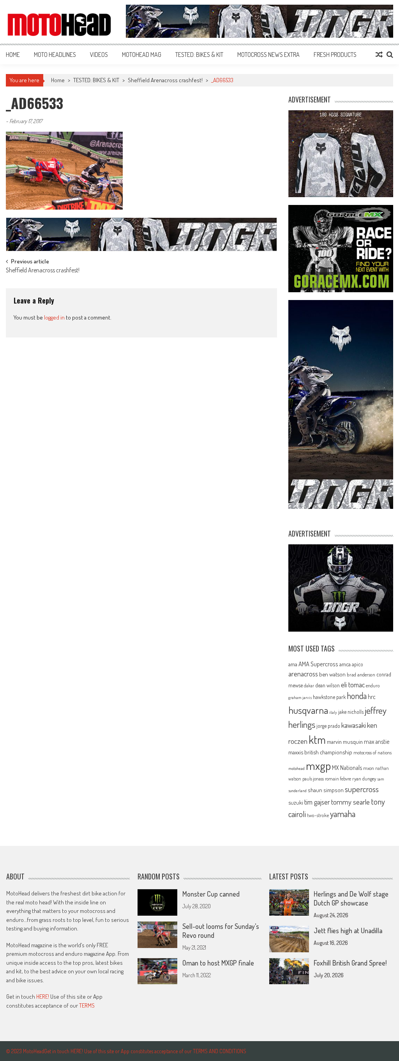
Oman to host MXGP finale (218, 963)
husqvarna (308, 710)
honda (357, 695)
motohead (296, 768)
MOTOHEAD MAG (141, 54)
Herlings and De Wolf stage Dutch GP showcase (351, 898)
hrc (372, 697)
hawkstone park (329, 697)
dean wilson (327, 685)
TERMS (87, 1005)
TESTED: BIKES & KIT (199, 54)
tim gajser (317, 802)
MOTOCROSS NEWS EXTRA (268, 54)
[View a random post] (379, 54)
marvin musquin (345, 741)
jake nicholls (351, 711)
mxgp (318, 765)
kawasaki (353, 724)
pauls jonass (313, 778)
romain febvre (338, 778)
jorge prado (328, 725)
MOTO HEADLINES (55, 54)
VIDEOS (99, 54)
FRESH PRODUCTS (335, 54)
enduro (373, 685)
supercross (362, 789)
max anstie (376, 741)
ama (292, 663)
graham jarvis (300, 697)
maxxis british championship (320, 752)
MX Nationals (347, 767)
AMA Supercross (318, 664)
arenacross (303, 673)
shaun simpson (326, 790)
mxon (368, 768)
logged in (54, 317)
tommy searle (350, 801)
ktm (317, 740)
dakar (309, 686)
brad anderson (361, 674)
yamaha (342, 813)
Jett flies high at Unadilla (348, 930)
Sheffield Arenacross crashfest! (165, 80)
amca (345, 663)
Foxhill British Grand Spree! (350, 963)
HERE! (42, 996)
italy (333, 712)
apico (357, 664)
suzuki (295, 802)
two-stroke (318, 815)
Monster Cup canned (211, 894)
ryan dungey (364, 778)
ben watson (332, 674)
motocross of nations (372, 752)
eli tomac (353, 684)
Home (13, 54)
